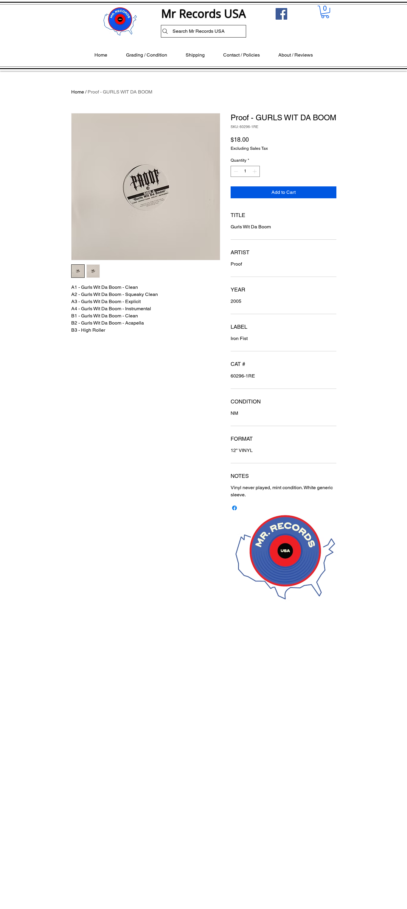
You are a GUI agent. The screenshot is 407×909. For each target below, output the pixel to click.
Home (77, 92)
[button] (325, 12)
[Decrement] (235, 171)
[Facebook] (281, 14)
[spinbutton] (245, 171)
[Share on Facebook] (234, 508)
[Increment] (255, 171)
